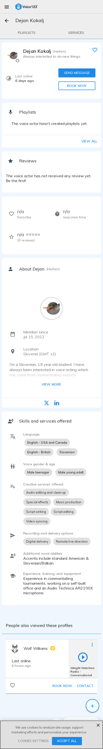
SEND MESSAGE (77, 73)
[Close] (98, 725)
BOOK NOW (77, 86)
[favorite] (95, 50)
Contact (85, 686)
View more (51, 384)
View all (89, 141)
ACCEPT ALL (67, 741)
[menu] (6, 7)
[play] (83, 657)
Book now (62, 686)
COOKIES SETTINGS (33, 741)
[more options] (92, 644)
